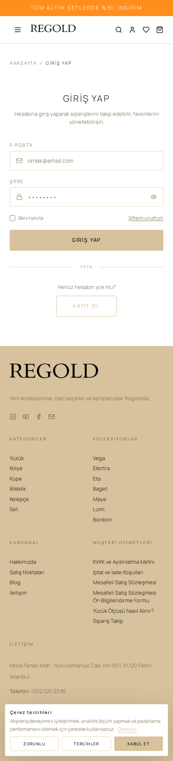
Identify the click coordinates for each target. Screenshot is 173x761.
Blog (15, 582)
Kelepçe (19, 499)
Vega (99, 458)
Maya (99, 499)
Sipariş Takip (108, 620)
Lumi (99, 509)
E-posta (21, 145)
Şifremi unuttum (145, 218)
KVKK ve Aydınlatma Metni (123, 561)
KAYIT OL (86, 305)
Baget (100, 488)
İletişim (18, 592)
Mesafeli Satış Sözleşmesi (125, 582)
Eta (97, 478)
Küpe (16, 478)
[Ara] (118, 29)
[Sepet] (159, 29)
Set (14, 509)
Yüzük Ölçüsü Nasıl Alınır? (123, 610)
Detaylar (127, 729)
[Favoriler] (146, 29)
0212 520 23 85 (38, 691)
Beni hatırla (31, 218)
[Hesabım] (132, 29)
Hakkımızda (23, 561)
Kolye (16, 468)
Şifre (17, 181)
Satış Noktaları (27, 572)
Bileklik (18, 488)
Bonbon (102, 519)
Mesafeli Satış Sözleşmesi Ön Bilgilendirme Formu (125, 596)
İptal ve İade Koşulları (118, 572)
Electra (101, 468)
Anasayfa (23, 63)
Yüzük (17, 458)
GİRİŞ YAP (86, 239)
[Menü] (18, 30)
